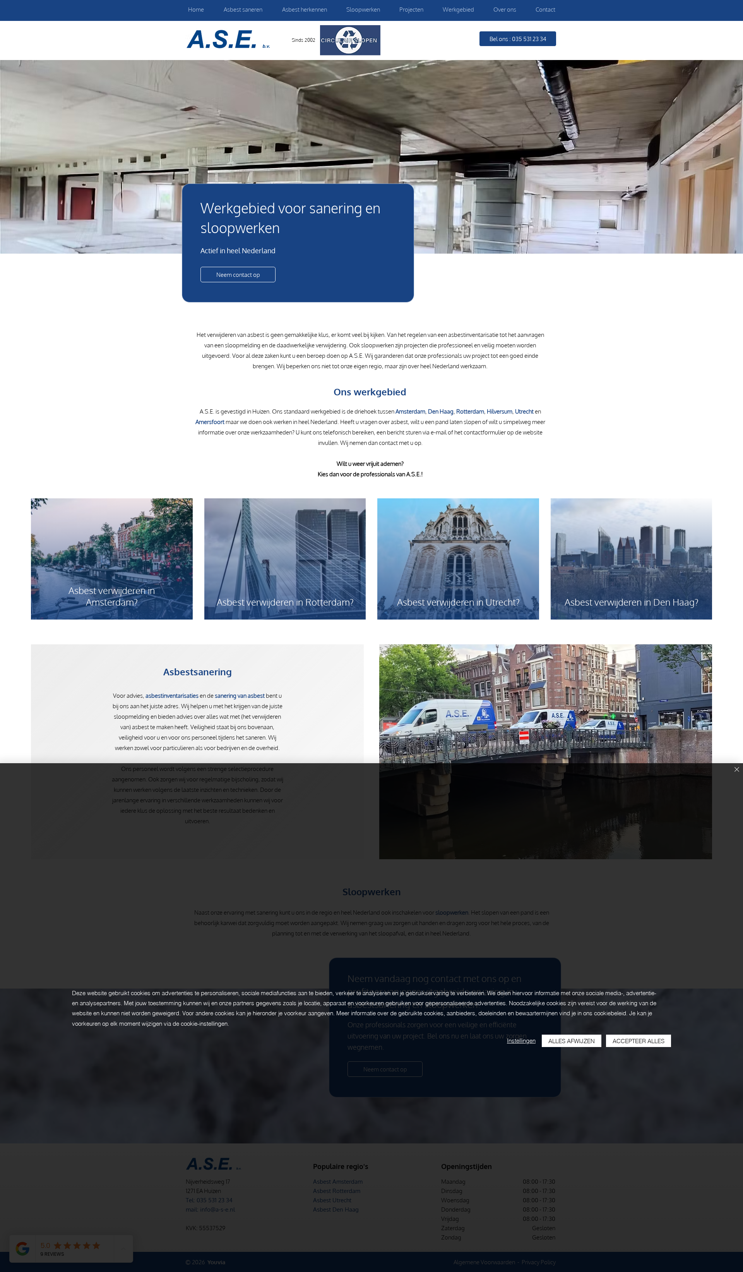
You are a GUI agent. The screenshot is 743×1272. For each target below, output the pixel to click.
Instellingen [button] (521, 1040)
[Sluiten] (736, 770)
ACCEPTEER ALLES (638, 1041)
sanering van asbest (240, 695)
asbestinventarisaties (172, 695)
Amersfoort (209, 422)
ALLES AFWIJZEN (571, 1041)
